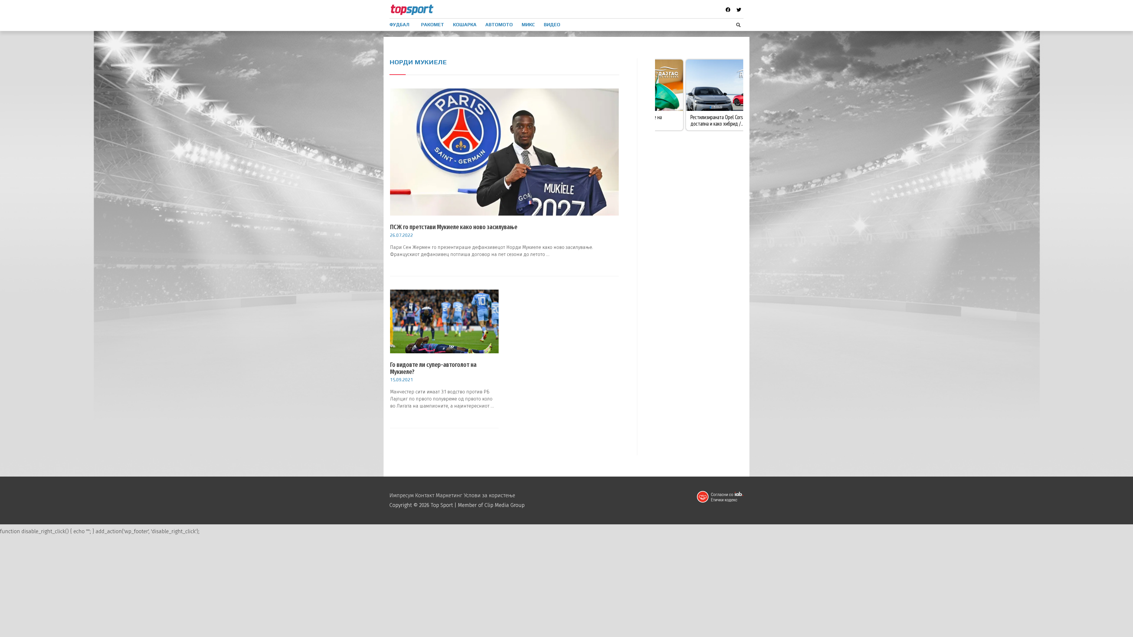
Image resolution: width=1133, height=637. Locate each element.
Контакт (424, 495)
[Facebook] (728, 9)
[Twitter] (739, 9)
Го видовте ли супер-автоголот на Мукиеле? (433, 368)
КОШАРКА (465, 24)
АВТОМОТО (499, 24)
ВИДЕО (552, 24)
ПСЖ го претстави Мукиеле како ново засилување (453, 227)
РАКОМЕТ (432, 24)
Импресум (401, 495)
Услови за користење (489, 495)
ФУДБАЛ (399, 24)
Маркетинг (449, 495)
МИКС (528, 24)
